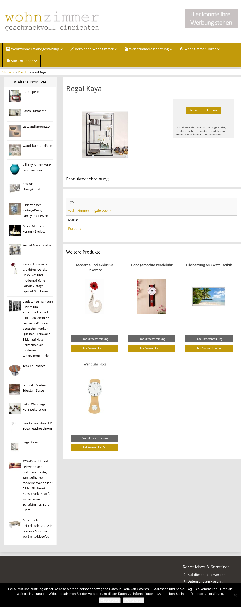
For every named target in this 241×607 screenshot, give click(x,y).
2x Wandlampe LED (36, 127)
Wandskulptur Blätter (38, 146)
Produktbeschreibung (94, 339)
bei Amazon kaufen (203, 110)
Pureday (23, 72)
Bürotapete (31, 92)
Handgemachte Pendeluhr (152, 265)
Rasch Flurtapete (34, 111)
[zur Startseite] (52, 21)
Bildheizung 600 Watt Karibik (209, 265)
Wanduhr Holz (95, 364)
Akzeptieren (110, 600)
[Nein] (235, 595)
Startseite (8, 72)
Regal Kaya (30, 442)
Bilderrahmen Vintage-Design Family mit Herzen (35, 210)
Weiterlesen (133, 600)
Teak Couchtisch (34, 366)
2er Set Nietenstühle (37, 245)
